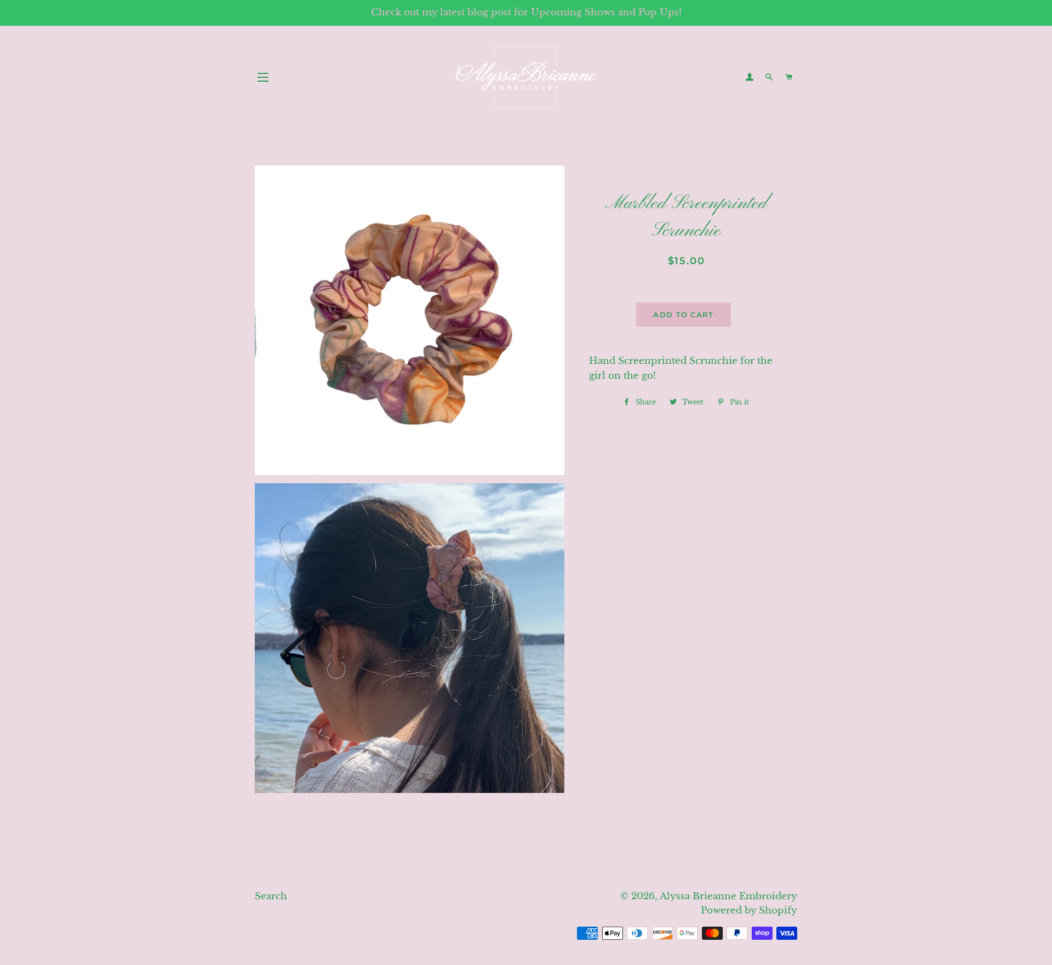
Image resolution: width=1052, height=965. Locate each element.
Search (271, 896)
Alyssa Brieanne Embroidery (728, 896)
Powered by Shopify (749, 910)
